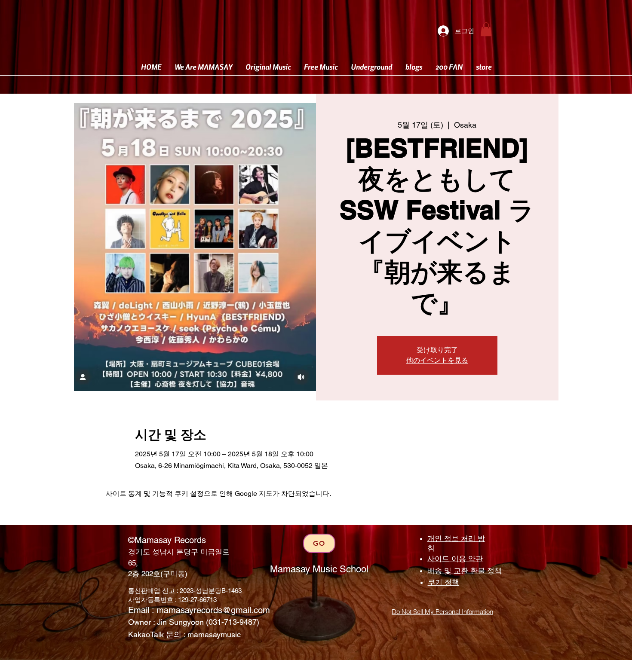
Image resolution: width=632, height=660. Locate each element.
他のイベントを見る (437, 360)
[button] (486, 29)
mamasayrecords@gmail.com (213, 610)
